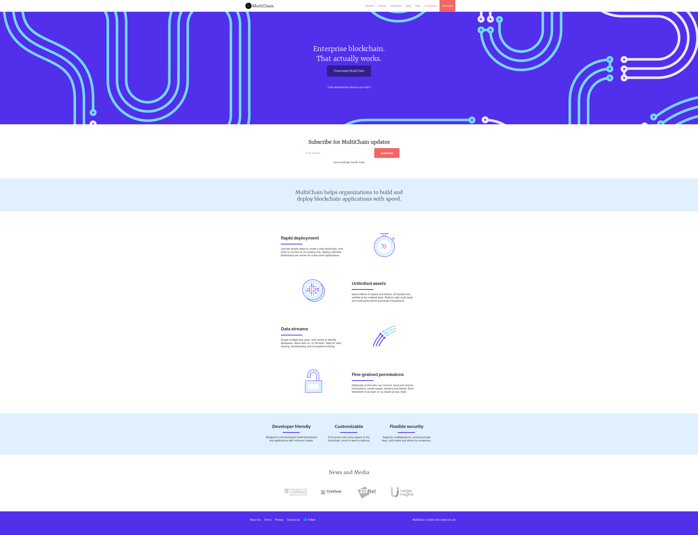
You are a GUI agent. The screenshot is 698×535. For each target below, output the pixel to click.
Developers (431, 5)
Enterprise (395, 5)
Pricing (382, 5)
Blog (408, 5)
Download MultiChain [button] (349, 71)
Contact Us (293, 519)
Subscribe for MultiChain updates (349, 142)
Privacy (279, 519)
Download (447, 5)
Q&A (417, 5)
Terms (267, 519)
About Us (255, 519)
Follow (311, 519)
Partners (369, 5)
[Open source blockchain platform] (260, 6)
